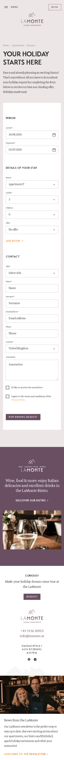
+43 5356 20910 (31, 631)
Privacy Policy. (18, 400)
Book (54, 7)
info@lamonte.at (32, 636)
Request (32, 596)
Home (6, 45)
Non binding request (23, 417)
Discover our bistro (31, 500)
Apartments (18, 45)
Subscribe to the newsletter (25, 754)
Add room (13, 241)
